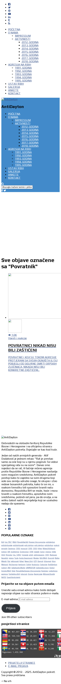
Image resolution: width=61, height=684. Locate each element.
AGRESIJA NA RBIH (19, 64)
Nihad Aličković (49, 548)
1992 (18, 548)
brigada (25, 555)
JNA (9, 568)
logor (42, 552)
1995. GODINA (23, 80)
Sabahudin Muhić (18, 568)
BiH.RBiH (43, 558)
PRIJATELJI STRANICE (21, 662)
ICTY (35, 561)
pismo (11, 558)
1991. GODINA (23, 67)
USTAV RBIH (16, 83)
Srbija (28, 564)
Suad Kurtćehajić (13, 577)
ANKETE (13, 90)
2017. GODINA (30, 58)
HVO (3, 555)
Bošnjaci (44, 571)
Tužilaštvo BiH (14, 574)
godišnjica (15, 552)
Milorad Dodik (49, 574)
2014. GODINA (30, 48)
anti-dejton (29, 545)
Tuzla (16, 558)
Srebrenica (24, 552)
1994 (31, 552)
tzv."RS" (8, 542)
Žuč (8, 561)
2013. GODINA (30, 45)
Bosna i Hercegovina (37, 542)
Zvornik (51, 558)
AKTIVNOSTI (22, 39)
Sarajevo (11, 548)
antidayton (50, 542)
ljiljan (40, 548)
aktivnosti (15, 561)
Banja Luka (38, 574)
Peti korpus (13, 564)
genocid (24, 548)
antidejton (49, 545)
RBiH (15, 542)
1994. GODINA (23, 77)
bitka (54, 552)
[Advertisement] (30, 222)
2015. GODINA (30, 51)
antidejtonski (18, 545)
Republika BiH (22, 542)
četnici (4, 552)
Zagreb (40, 561)
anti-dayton (39, 545)
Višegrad (47, 561)
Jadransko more (42, 568)
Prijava (10, 608)
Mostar (36, 558)
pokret (56, 545)
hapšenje (22, 564)
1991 (47, 555)
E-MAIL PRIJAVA (18, 666)
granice (48, 552)
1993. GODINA (23, 74)
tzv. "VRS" (17, 555)
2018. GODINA (30, 61)
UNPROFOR (30, 568)
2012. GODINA (30, 42)
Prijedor (9, 555)
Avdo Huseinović (26, 558)
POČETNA (14, 29)
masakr (36, 552)
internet (24, 574)
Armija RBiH (6, 571)
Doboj (52, 568)
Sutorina (43, 564)
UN (8, 552)
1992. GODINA (23, 71)
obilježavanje (39, 555)
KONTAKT (14, 93)
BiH (2, 542)
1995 (30, 548)
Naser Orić (29, 561)
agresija (4, 548)
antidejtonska (6, 545)
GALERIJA (14, 87)
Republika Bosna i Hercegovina (28, 571)
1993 (35, 548)
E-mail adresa (9, 599)
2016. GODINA (30, 55)
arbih (31, 555)
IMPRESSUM (23, 35)
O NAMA (13, 32)
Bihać (21, 561)
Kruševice (35, 564)
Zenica (30, 574)
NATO (3, 577)
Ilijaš (13, 571)
